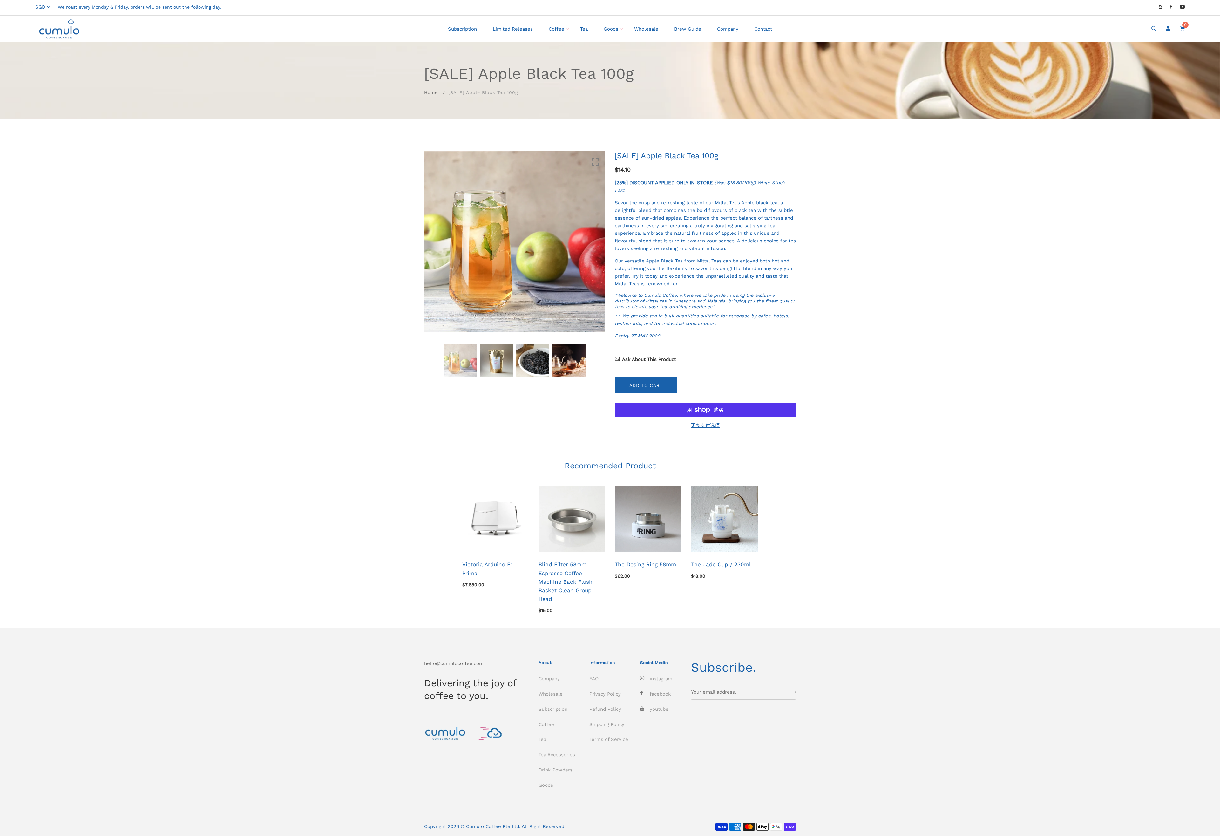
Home (431, 92)
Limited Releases (513, 29)
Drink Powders (556, 770)
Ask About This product (649, 359)
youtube (659, 709)
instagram (661, 679)
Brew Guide (687, 29)
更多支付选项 (705, 425)
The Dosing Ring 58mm (645, 564)
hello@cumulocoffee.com (454, 663)
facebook (660, 694)
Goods (611, 29)
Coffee (556, 29)
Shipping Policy (606, 724)
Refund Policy (605, 709)
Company (727, 29)
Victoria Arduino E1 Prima (487, 568)
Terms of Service (608, 739)
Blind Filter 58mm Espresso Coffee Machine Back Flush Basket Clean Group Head (566, 581)
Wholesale (646, 29)
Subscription (462, 29)
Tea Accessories (557, 755)
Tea (584, 29)
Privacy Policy (605, 694)
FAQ (594, 679)
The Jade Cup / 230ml (721, 564)
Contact (763, 29)
